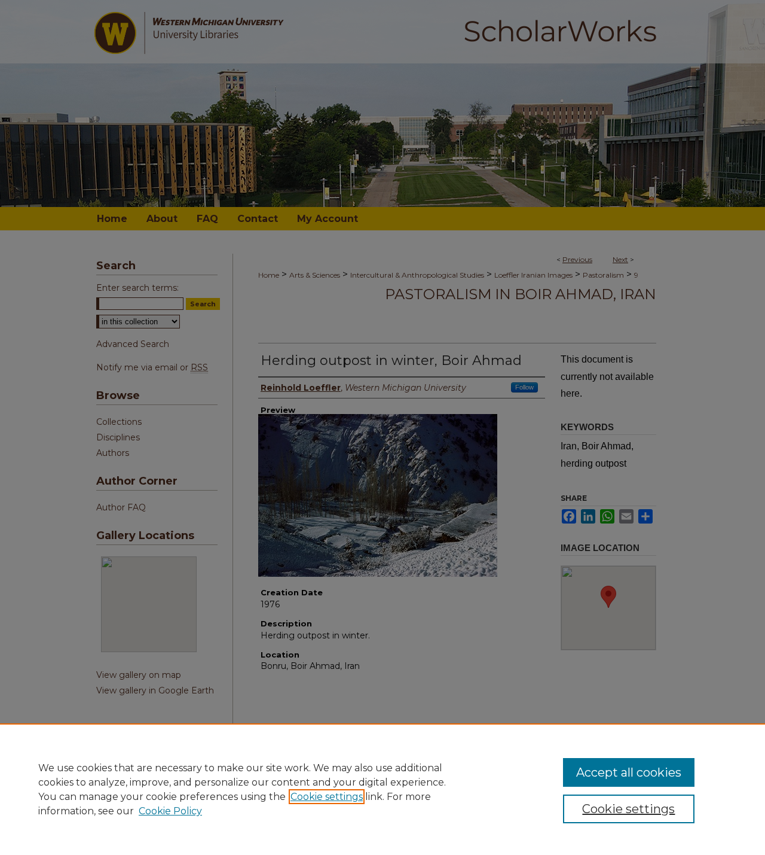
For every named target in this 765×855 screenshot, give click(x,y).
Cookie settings (326, 796)
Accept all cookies (628, 772)
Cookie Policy (170, 811)
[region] (382, 789)
